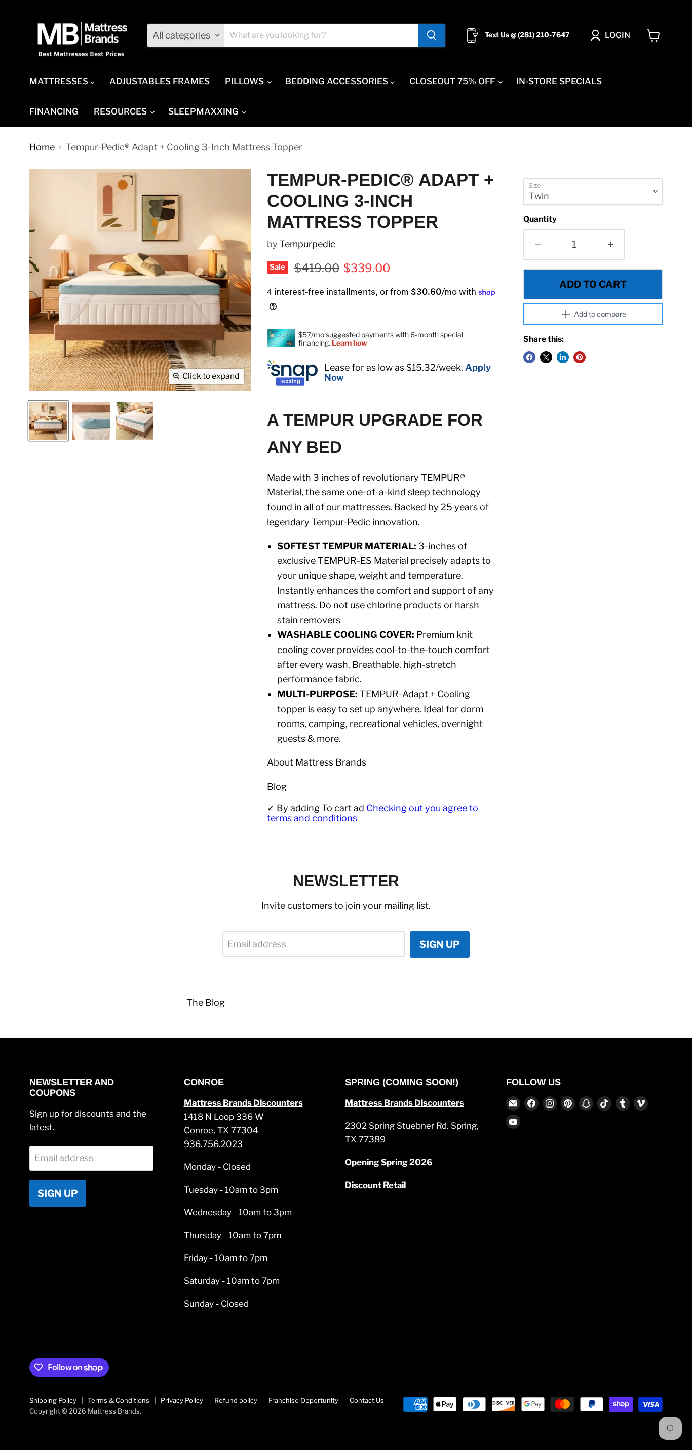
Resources (121, 111)
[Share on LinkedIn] (563, 357)
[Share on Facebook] (529, 357)
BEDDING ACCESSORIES (337, 81)
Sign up (439, 944)
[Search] (431, 35)
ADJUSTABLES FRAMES (159, 81)
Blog (277, 786)
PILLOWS (245, 81)
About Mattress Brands (316, 762)
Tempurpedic (307, 244)
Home (42, 147)
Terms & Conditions (118, 1400)
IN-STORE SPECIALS (559, 81)
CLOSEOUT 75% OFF (453, 81)
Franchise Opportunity (303, 1400)
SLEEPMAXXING (204, 111)
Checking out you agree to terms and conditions (372, 813)
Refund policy (235, 1400)
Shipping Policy (52, 1400)
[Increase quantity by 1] (610, 244)
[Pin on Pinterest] (579, 357)
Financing (54, 111)
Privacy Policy (182, 1400)
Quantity (540, 219)
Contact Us (367, 1400)
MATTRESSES (59, 81)
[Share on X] (546, 357)
